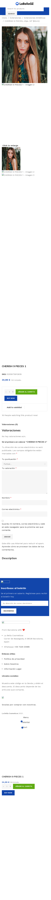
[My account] (46, 11)
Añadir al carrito (26, 519)
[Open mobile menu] (3, 11)
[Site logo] (24, 3)
